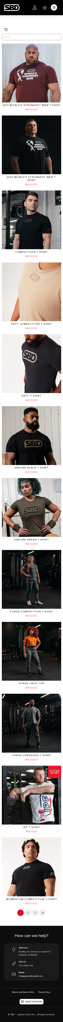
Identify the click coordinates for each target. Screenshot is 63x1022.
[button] (45, 7)
